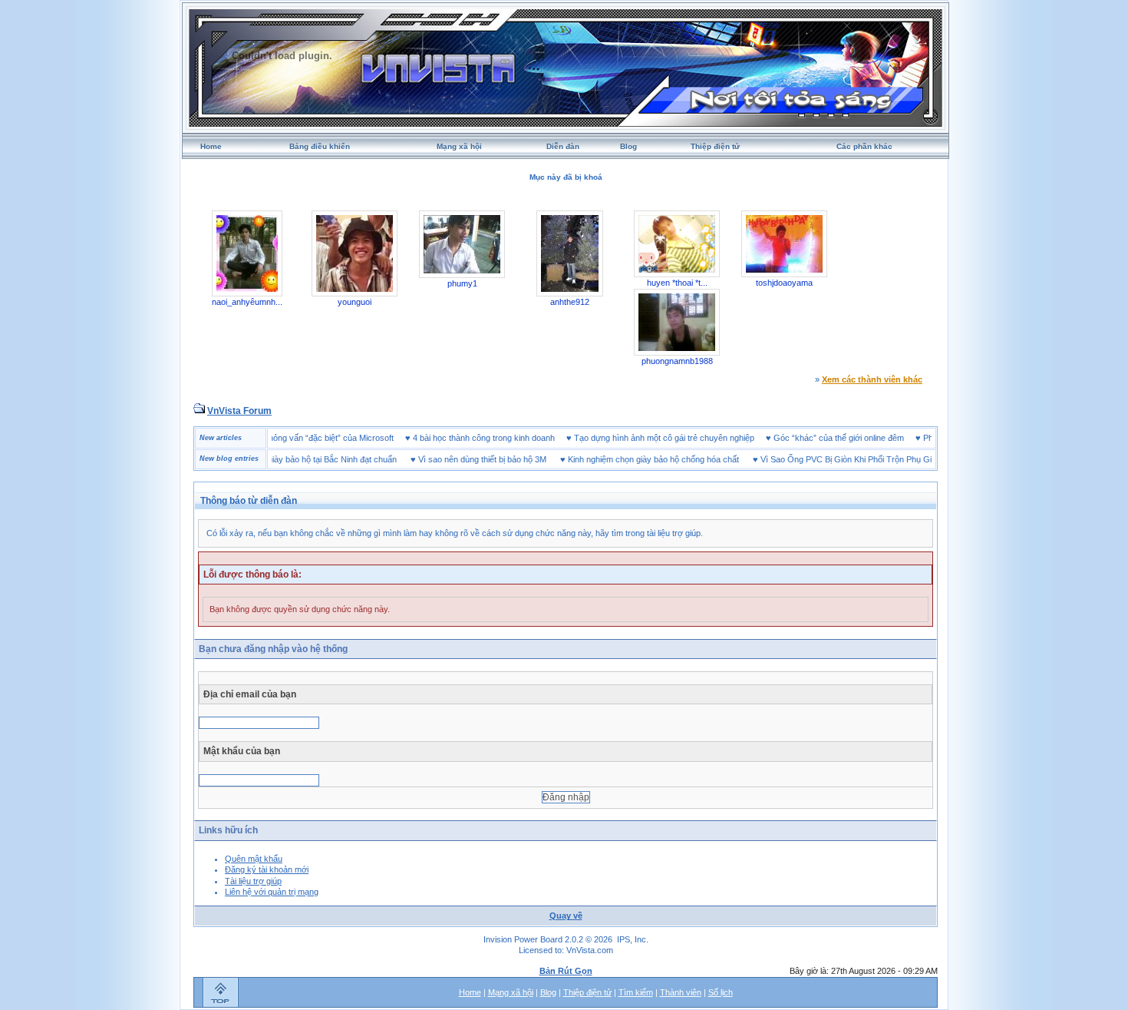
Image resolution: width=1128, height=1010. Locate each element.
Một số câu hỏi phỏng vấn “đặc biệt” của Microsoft (319, 437)
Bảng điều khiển (319, 146)
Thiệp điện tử (715, 146)
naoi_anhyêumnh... (247, 301)
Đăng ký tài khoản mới (266, 869)
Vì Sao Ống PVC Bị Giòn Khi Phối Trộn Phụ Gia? (831, 459)
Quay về (565, 915)
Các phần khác (864, 146)
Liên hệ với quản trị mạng (271, 891)
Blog (628, 146)
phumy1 (462, 283)
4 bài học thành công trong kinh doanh (503, 437)
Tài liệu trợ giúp (253, 881)
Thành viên (680, 992)
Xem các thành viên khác (872, 379)
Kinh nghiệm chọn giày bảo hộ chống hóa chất (634, 459)
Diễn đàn (562, 146)
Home (211, 146)
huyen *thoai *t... (677, 282)
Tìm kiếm (635, 992)
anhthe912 (569, 301)
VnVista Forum (239, 411)
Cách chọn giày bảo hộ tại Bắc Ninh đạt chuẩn (292, 459)
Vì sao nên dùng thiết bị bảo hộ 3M (463, 459)
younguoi (354, 301)
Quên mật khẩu (253, 858)
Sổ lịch (720, 992)
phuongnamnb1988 (677, 361)
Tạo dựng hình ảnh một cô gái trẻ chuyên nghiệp (683, 437)
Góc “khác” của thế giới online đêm (858, 437)
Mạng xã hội (459, 146)
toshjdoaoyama (784, 282)
